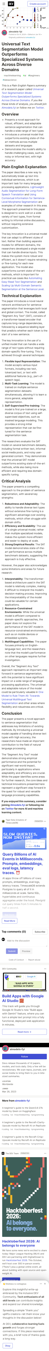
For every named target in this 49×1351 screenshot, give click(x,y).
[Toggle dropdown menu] (45, 821)
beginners (34, 75)
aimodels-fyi (15, 31)
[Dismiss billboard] (45, 1284)
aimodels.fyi (30, 37)
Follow (24, 1056)
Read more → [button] (24, 1031)
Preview (26, 951)
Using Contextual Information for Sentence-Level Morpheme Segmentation (23, 198)
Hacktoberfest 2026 (16, 1260)
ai (24, 75)
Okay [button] (7, 1345)
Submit (12, 951)
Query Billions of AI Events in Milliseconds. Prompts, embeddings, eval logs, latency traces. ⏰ (22, 863)
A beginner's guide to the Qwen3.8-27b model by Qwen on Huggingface (23, 1111)
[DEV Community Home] (11, 4)
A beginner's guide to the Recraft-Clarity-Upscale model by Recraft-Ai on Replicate (23, 1125)
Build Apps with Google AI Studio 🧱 (23, 998)
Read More (9, 920)
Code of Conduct (16, 960)
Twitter (40, 107)
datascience (9, 79)
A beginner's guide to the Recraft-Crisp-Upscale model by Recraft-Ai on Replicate (23, 1140)
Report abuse (34, 960)
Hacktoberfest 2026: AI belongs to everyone (21, 1243)
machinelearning (12, 75)
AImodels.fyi (9, 107)
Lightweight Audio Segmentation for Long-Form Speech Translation (23, 191)
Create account (38, 3)
